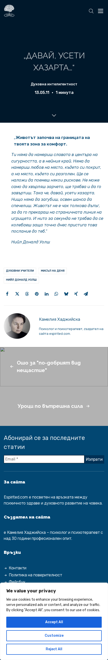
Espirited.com (16, 497)
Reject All (54, 649)
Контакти (17, 568)
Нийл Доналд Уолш (21, 279)
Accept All (54, 622)
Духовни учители (20, 270)
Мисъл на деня (53, 270)
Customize (54, 635)
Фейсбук (17, 582)
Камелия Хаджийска (59, 319)
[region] (54, 621)
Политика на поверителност (35, 575)
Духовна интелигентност (54, 84)
